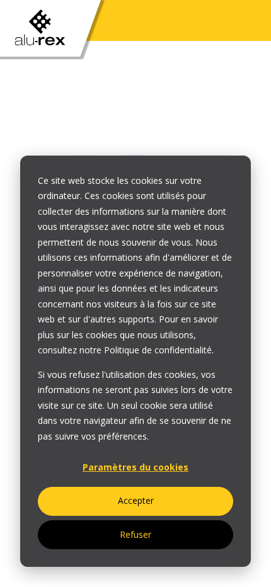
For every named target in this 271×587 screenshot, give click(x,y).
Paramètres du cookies (135, 467)
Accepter (136, 500)
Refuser (135, 534)
